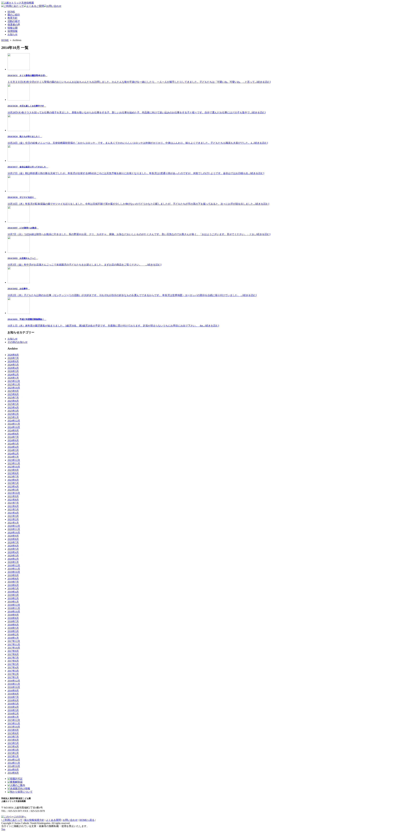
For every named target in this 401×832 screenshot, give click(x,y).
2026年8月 (13, 354)
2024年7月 (13, 437)
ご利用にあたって (12, 820)
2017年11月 (14, 644)
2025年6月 (13, 401)
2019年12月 (14, 565)
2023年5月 (13, 483)
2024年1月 (13, 456)
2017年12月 (14, 641)
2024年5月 (13, 443)
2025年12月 (14, 381)
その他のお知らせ (18, 342)
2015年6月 (13, 740)
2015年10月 (14, 726)
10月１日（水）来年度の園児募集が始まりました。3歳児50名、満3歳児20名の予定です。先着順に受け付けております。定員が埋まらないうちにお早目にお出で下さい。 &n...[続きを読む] (113, 322)
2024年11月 (14, 424)
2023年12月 (14, 460)
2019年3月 (13, 595)
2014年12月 (14, 759)
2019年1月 (13, 601)
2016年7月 (13, 697)
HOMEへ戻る (86, 820)
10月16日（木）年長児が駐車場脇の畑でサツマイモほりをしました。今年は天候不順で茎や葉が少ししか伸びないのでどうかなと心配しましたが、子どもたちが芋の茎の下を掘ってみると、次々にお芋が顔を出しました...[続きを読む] (138, 200)
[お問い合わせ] (52, 6)
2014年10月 (14, 766)
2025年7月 (13, 397)
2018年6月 (13, 624)
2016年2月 (13, 713)
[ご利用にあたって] (12, 6)
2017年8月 (13, 654)
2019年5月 (13, 588)
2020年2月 (13, 559)
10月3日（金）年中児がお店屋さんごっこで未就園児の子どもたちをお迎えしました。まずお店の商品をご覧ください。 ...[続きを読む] (84, 261)
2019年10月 (14, 572)
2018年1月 (13, 638)
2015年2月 (13, 753)
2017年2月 (13, 674)
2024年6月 (13, 440)
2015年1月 (13, 756)
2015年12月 (14, 720)
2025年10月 (14, 387)
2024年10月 (14, 427)
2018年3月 (13, 631)
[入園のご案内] (16, 785)
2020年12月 (14, 526)
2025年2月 (13, 414)
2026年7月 (13, 358)
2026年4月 (13, 368)
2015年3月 (13, 749)
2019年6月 (13, 585)
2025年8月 (13, 394)
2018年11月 (14, 608)
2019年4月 (13, 591)
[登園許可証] (15, 778)
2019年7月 (13, 582)
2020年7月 (13, 542)
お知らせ (13, 338)
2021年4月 (13, 512)
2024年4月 (13, 447)
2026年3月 (13, 371)
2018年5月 (13, 628)
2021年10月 (14, 493)
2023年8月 (13, 473)
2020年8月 (13, 539)
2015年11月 (14, 723)
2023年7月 (13, 476)
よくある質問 (53, 820)
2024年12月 (14, 420)
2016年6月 (13, 700)
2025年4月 (13, 407)
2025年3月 (13, 410)
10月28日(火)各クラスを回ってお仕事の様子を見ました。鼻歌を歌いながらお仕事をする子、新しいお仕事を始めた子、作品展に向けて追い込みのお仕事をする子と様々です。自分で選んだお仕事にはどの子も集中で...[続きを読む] (137, 109)
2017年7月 (13, 657)
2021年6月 (13, 506)
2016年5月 (13, 703)
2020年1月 (13, 562)
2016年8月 (13, 693)
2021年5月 (13, 509)
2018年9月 (13, 614)
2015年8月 (13, 733)
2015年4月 (13, 746)
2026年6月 (13, 361)
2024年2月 (13, 453)
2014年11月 (14, 763)
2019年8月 (13, 578)
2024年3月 (13, 450)
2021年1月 (13, 522)
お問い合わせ (70, 820)
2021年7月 (13, 503)
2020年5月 (13, 549)
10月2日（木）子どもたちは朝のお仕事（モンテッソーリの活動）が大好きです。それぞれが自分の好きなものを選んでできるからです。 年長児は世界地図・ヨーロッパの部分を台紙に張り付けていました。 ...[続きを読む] (132, 291)
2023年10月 (14, 466)
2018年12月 (14, 605)
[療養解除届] (15, 782)
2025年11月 (14, 384)
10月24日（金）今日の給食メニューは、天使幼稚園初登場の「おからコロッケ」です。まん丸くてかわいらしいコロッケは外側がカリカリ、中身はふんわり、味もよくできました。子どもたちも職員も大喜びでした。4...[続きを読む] (138, 139)
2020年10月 (14, 532)
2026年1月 (13, 378)
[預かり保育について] (20, 791)
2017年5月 (13, 664)
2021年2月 (13, 519)
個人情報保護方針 (34, 820)
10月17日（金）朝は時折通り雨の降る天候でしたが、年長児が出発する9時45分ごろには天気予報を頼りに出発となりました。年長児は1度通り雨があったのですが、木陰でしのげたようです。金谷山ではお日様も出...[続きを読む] (136, 170)
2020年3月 (13, 555)
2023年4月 (13, 486)
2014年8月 (13, 772)
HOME (5, 40)
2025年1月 (13, 417)
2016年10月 (14, 687)
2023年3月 (13, 489)
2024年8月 (13, 433)
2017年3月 (13, 670)
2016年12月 (14, 680)
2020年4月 (13, 552)
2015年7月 (13, 736)
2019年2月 (13, 598)
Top (3, 829)
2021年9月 (13, 496)
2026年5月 (13, 364)
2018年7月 (13, 621)
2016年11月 (14, 684)
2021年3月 (13, 516)
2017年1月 (13, 677)
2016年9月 (13, 690)
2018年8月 (13, 618)
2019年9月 (13, 575)
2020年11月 (14, 529)
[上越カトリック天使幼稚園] (17, 2)
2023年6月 (13, 480)
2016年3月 (13, 710)
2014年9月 (13, 769)
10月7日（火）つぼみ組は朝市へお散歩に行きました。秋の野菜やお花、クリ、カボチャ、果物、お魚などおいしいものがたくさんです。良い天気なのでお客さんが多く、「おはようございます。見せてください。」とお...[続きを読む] (139, 231)
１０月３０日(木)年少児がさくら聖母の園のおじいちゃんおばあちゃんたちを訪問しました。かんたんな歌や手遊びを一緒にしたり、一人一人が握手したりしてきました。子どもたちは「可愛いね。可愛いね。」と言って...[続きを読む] (139, 78)
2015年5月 (13, 743)
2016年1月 (13, 717)
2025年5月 (13, 404)
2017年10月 (14, 647)
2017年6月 (13, 661)
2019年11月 (14, 568)
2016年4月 (13, 707)
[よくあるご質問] (34, 6)
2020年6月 (13, 545)
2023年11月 (14, 463)
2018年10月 (14, 611)
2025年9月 (13, 391)
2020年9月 (13, 535)
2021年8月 (13, 499)
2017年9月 (13, 651)
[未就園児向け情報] (19, 788)
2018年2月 (13, 634)
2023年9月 (13, 470)
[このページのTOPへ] (13, 816)
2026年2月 (13, 374)
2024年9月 (13, 430)
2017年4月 (13, 667)
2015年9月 (13, 730)
